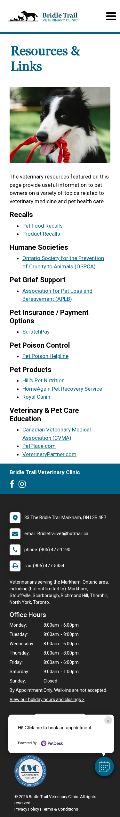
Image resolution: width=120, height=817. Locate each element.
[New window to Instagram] (24, 485)
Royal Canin (36, 397)
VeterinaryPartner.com (49, 454)
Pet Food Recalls (42, 225)
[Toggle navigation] (110, 16)
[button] (104, 766)
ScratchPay (36, 331)
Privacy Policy (26, 809)
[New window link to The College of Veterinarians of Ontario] (32, 771)
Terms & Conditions (60, 809)
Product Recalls (41, 233)
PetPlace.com (39, 446)
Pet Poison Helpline (45, 356)
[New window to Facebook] (14, 485)
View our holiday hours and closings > (47, 699)
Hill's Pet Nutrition (43, 380)
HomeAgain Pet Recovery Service (62, 389)
